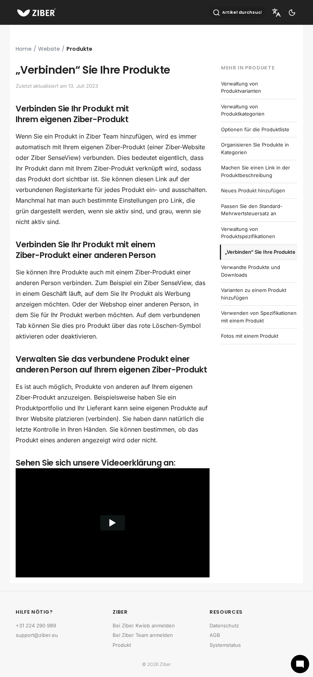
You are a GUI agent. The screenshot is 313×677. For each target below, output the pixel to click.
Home (24, 49)
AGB (215, 635)
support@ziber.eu (37, 635)
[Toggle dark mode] (292, 12)
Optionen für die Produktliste (255, 129)
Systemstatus (225, 645)
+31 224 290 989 (36, 625)
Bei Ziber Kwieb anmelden (144, 625)
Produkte (79, 49)
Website (49, 49)
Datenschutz (224, 625)
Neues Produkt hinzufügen (253, 190)
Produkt (122, 645)
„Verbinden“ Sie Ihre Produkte (260, 252)
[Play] (113, 522)
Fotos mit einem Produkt (249, 336)
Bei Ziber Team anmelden (143, 635)
